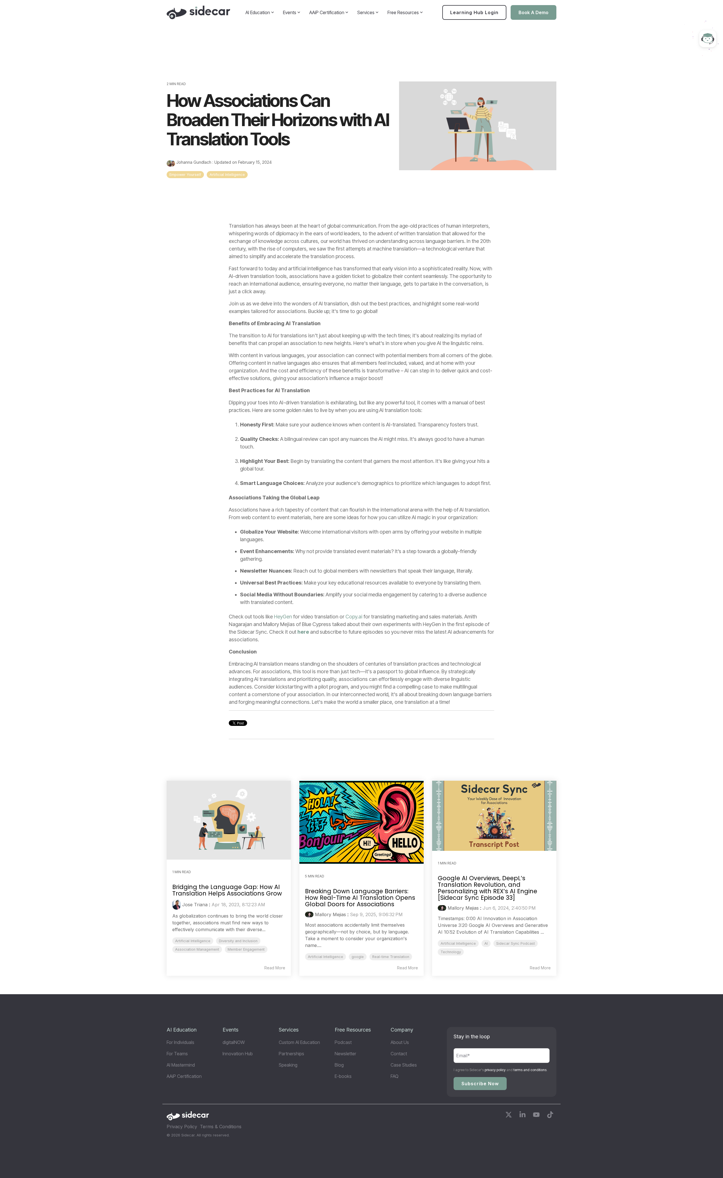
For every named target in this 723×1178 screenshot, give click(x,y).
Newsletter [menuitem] (345, 1053)
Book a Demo (533, 12)
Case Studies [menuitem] (404, 1065)
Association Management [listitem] (197, 949)
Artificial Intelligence (227, 174)
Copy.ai (353, 617)
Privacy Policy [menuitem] (182, 1126)
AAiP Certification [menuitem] (184, 1076)
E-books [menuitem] (343, 1076)
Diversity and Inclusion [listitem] (238, 941)
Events (289, 12)
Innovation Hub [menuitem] (238, 1053)
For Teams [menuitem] (177, 1053)
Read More (274, 968)
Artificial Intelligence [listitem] (192, 941)
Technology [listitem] (451, 952)
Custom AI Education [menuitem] (299, 1042)
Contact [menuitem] (399, 1053)
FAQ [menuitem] (394, 1076)
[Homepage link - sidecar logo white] (188, 1118)
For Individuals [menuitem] (180, 1042)
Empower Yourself (185, 174)
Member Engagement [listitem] (246, 949)
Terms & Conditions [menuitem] (220, 1126)
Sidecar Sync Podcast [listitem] (515, 943)
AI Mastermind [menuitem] (181, 1065)
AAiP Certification (326, 12)
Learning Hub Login (474, 12)
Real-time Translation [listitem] (390, 957)
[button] (509, 1115)
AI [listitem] (486, 943)
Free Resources (403, 12)
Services (365, 12)
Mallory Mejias (330, 914)
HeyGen (283, 617)
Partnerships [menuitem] (291, 1053)
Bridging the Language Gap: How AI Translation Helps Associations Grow (227, 890)
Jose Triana (195, 904)
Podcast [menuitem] (343, 1042)
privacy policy (495, 1070)
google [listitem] (358, 957)
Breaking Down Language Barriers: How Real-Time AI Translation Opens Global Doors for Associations (360, 897)
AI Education (257, 12)
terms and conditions (529, 1070)
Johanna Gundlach (193, 162)
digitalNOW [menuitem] (234, 1042)
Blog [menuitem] (339, 1065)
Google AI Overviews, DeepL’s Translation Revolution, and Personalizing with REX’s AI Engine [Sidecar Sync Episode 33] (487, 888)
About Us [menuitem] (400, 1042)
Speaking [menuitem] (288, 1065)
